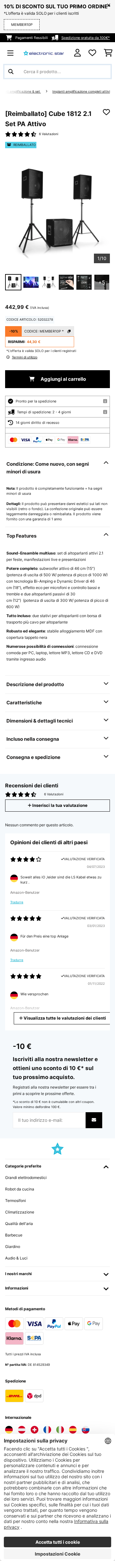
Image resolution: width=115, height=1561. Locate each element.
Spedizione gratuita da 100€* (85, 37)
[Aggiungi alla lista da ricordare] (106, 112)
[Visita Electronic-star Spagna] (73, 1430)
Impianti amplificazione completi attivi (81, 91)
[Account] (77, 52)
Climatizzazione (19, 1212)
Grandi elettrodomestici (26, 1177)
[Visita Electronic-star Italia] (60, 1430)
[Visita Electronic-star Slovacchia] (85, 1430)
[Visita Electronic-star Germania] (9, 1430)
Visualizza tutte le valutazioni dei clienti (64, 1018)
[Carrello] (108, 53)
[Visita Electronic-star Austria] (22, 1430)
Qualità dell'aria (19, 1223)
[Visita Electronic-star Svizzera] (34, 1430)
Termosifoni (15, 1200)
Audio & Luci (16, 1258)
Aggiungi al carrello (63, 379)
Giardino (12, 1246)
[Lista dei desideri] (92, 53)
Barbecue (13, 1235)
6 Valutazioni (48, 134)
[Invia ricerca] (10, 71)
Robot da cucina (19, 1189)
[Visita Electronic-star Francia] (47, 1430)
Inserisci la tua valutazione (59, 805)
